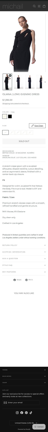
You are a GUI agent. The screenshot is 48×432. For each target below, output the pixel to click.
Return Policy (9, 245)
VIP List (5, 390)
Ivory (4, 116)
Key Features (9, 272)
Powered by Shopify (24, 429)
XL (30, 132)
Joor (4, 382)
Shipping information (13, 252)
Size (22, 126)
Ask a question (10, 258)
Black (10, 116)
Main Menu (6, 376)
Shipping (6, 104)
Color (8, 112)
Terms (5, 370)
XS (5, 132)
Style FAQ (7, 265)
